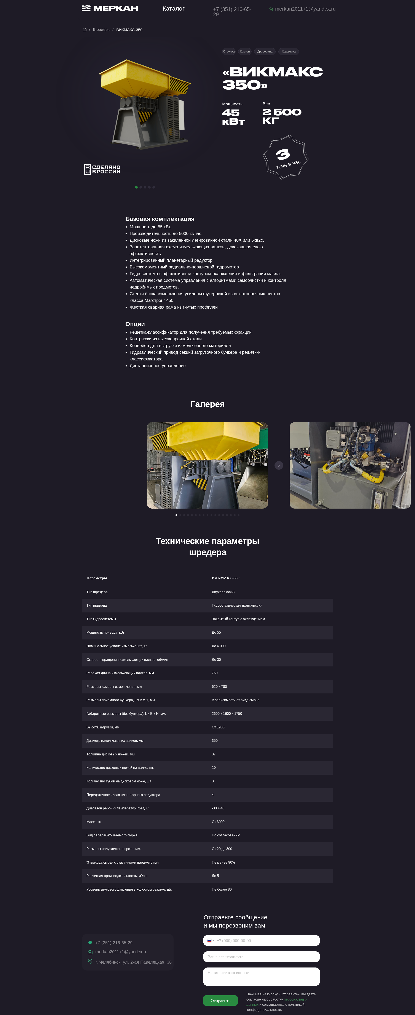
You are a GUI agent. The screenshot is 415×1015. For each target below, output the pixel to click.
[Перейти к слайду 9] (207, 515)
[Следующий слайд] (279, 465)
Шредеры (101, 29)
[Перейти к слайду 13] (223, 515)
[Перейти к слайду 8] (203, 515)
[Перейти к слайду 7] (200, 515)
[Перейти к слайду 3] (184, 515)
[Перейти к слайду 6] (196, 515)
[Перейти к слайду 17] (238, 515)
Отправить (220, 1000)
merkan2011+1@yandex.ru (305, 9)
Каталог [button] (174, 8)
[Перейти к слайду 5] (192, 515)
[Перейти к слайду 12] (219, 515)
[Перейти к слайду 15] (231, 515)
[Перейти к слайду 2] (180, 515)
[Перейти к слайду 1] (176, 515)
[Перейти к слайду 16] (235, 515)
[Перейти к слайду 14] (227, 515)
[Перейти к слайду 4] (188, 515)
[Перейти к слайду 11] (215, 515)
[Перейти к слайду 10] (211, 515)
